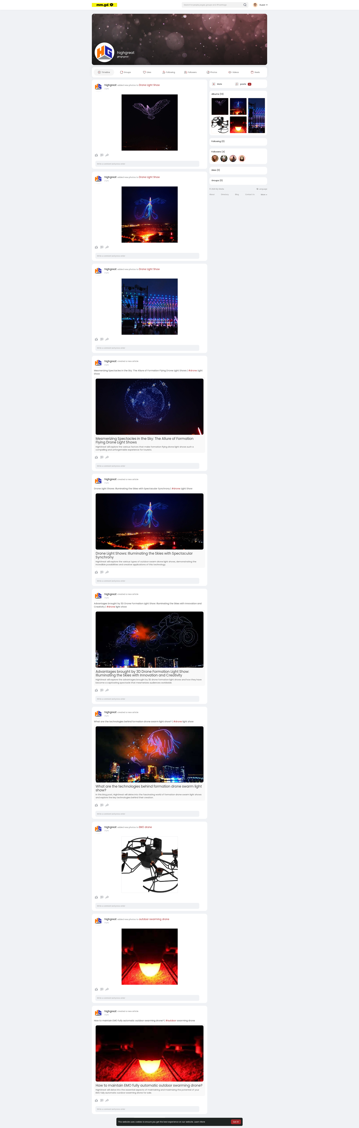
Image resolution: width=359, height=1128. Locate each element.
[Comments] (101, 155)
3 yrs (106, 597)
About (212, 194)
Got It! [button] (236, 1121)
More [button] (263, 194)
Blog (237, 194)
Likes (213, 170)
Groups (215, 180)
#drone (192, 370)
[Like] (102, 155)
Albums (215, 94)
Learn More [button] (199, 1121)
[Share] (107, 155)
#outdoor (171, 1020)
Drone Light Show (149, 85)
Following (216, 141)
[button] (215, 5)
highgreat (125, 52)
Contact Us (250, 194)
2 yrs (106, 88)
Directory (225, 194)
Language (262, 189)
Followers (216, 152)
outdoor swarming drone (154, 919)
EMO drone (145, 827)
